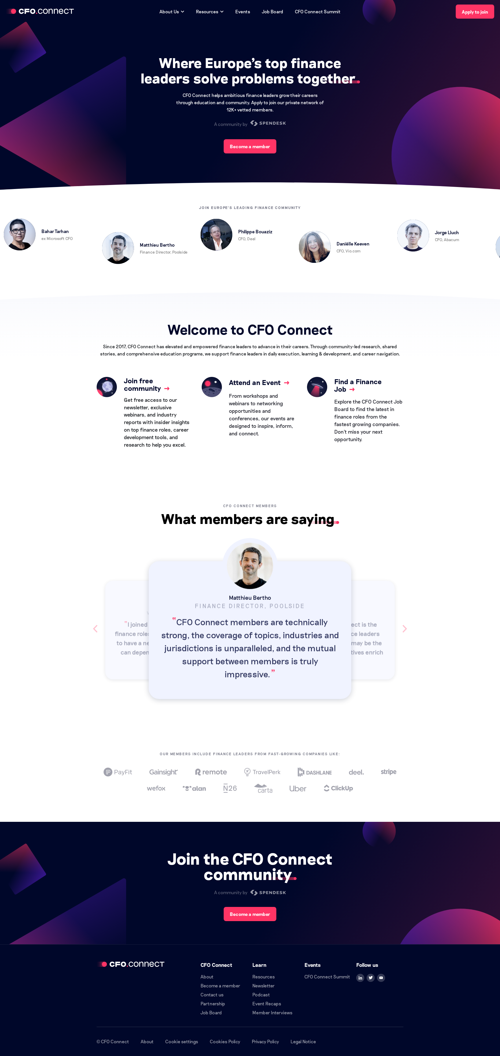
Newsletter (263, 985)
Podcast (261, 994)
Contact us (212, 994)
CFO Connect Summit (318, 11)
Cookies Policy (225, 1041)
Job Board (272, 11)
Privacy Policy (265, 1041)
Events (242, 11)
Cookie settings (181, 1041)
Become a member (250, 146)
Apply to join (475, 11)
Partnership (213, 1003)
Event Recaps (266, 1003)
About (207, 976)
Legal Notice (303, 1041)
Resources (263, 976)
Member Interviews (272, 1012)
